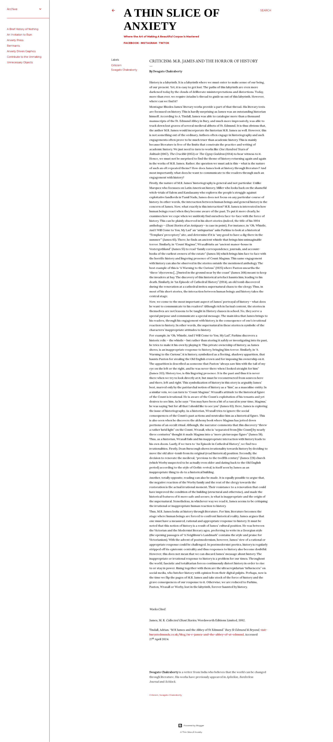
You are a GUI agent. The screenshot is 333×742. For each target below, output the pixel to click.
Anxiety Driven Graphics (21, 51)
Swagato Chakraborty (124, 69)
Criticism (116, 65)
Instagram (149, 43)
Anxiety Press (15, 40)
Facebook (131, 43)
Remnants (13, 45)
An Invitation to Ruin (19, 34)
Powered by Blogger (194, 725)
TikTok (164, 43)
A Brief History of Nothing (22, 29)
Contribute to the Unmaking (24, 56)
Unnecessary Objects (20, 62)
